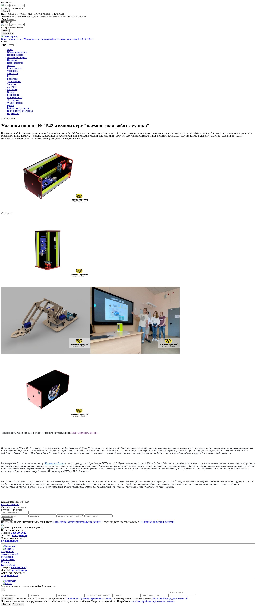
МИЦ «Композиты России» (84, 432)
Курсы (20, 39)
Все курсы (12, 79)
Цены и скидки (15, 55)
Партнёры (12, 60)
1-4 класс (11, 84)
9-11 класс (12, 89)
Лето (53, 39)
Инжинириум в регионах (20, 111)
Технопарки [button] (13, 100)
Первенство (71, 39)
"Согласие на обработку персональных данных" (76, 522)
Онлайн (11, 92)
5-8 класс (11, 87)
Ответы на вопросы (17, 57)
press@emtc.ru (19, 535)
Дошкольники (14, 81)
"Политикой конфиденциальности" (157, 522)
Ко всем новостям (10, 504)
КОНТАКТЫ (8, 565)
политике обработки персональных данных (153, 601)
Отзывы (11, 65)
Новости (12, 39)
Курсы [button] (10, 76)
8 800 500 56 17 (85, 39)
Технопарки (45, 39)
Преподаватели (15, 63)
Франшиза (12, 71)
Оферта (5, 562)
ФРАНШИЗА (8, 559)
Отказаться (18, 604)
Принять (6, 604)
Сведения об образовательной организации (9, 554)
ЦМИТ (10, 105)
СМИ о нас (12, 73)
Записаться (7, 33)
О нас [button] (10, 49)
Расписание (13, 95)
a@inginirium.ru (9, 541)
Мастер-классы (31, 39)
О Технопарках (15, 103)
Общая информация (17, 52)
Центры (61, 39)
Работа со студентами (18, 108)
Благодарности (14, 68)
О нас (4, 39)
